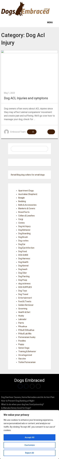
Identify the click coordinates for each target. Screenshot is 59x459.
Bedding (22, 201)
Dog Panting (24, 276)
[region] (29, 434)
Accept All (29, 437)
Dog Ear (21, 244)
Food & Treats (24, 301)
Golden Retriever (26, 305)
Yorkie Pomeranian (27, 362)
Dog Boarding (24, 233)
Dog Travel (23, 294)
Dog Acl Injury (24, 226)
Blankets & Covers (26, 208)
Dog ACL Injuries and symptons (26, 98)
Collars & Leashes (26, 215)
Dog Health (23, 262)
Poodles (22, 341)
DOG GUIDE (23, 255)
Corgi (20, 219)
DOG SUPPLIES (25, 287)
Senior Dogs (23, 348)
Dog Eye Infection (26, 248)
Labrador (22, 319)
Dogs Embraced (29, 380)
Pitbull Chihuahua (26, 330)
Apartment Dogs (26, 190)
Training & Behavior (27, 351)
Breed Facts (24, 212)
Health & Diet (24, 312)
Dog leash (22, 269)
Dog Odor (22, 273)
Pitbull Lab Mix (24, 333)
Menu (50, 22)
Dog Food (22, 251)
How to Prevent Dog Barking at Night (17, 401)
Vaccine (22, 358)
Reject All (29, 453)
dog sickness (24, 283)
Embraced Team (18, 132)
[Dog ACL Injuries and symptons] (29, 69)
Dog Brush (23, 237)
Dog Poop (22, 280)
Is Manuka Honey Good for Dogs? (16, 408)
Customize (29, 445)
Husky (21, 316)
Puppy (21, 344)
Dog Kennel (23, 266)
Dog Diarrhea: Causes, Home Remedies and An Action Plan (27, 397)
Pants (21, 323)
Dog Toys (22, 291)
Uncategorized (25, 355)
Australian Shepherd (27, 194)
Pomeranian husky (26, 337)
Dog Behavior (24, 230)
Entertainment (25, 298)
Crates (21, 223)
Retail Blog (16, 175)
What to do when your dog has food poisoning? (22, 404)
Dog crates (23, 241)
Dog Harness (24, 258)
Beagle (21, 198)
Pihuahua (22, 326)
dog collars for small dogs (33, 175)
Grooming (22, 308)
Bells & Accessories (27, 205)
